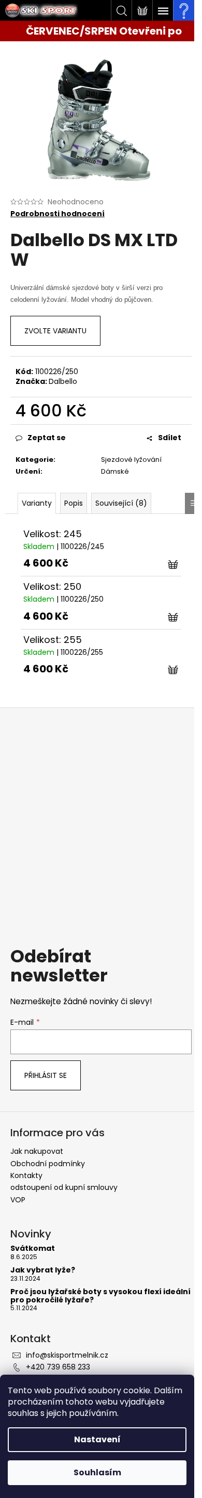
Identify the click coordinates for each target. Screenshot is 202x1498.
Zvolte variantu (55, 331)
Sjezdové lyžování (131, 459)
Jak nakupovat (36, 1151)
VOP (17, 1200)
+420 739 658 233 (58, 1367)
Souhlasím (97, 1472)
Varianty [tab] (37, 503)
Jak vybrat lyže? (42, 1270)
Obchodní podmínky (47, 1163)
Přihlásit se (45, 1075)
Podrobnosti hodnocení (57, 214)
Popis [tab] (73, 503)
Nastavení (97, 1439)
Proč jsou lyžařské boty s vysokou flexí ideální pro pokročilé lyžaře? (100, 1296)
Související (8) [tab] (121, 503)
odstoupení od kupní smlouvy (64, 1187)
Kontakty (26, 1175)
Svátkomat (32, 1248)
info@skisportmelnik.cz (67, 1355)
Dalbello (63, 381)
